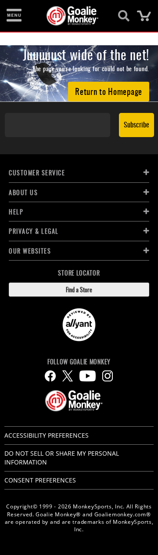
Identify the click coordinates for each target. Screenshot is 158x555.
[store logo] (74, 15)
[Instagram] (107, 375)
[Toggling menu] (14, 16)
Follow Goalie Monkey (79, 361)
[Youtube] (87, 375)
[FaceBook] (50, 375)
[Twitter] (67, 375)
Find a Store (79, 289)
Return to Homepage (108, 91)
